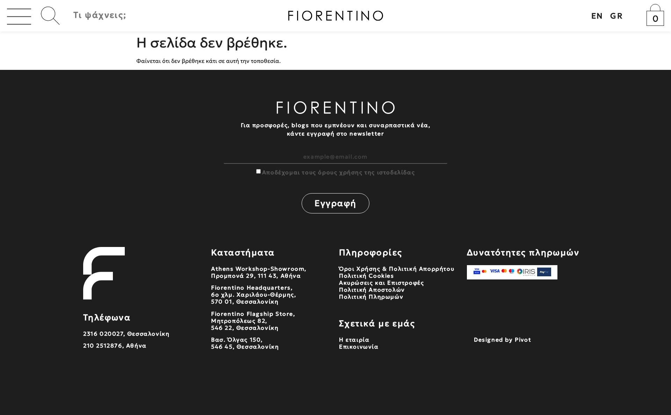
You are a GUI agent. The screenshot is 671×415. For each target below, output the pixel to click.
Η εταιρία (354, 339)
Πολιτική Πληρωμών (371, 296)
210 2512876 (102, 345)
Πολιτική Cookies (366, 275)
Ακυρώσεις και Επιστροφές (381, 282)
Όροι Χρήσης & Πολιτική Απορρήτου (396, 268)
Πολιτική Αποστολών (372, 289)
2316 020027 (103, 333)
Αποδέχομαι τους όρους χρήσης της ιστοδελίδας (338, 172)
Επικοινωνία (359, 346)
